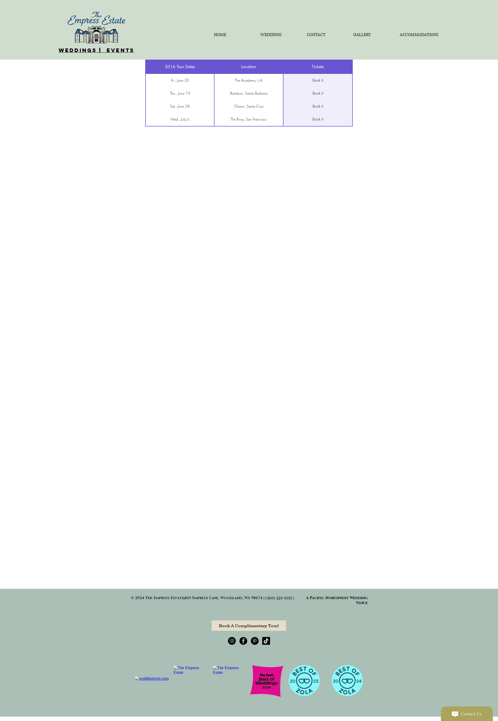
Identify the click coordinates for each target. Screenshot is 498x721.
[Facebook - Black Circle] (243, 641)
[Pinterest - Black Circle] (255, 641)
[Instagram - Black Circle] (232, 641)
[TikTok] (266, 641)
